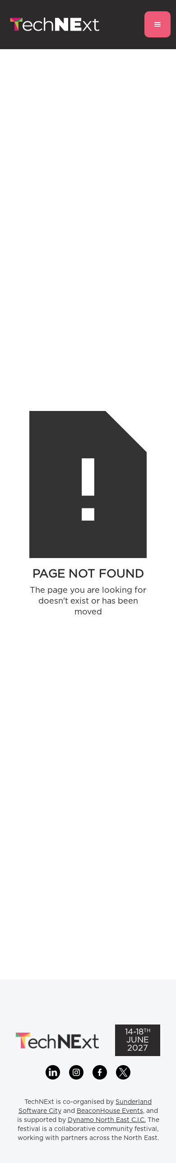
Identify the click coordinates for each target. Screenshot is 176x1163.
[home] (52, 25)
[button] (157, 24)
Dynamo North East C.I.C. (107, 1120)
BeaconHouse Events (110, 1111)
